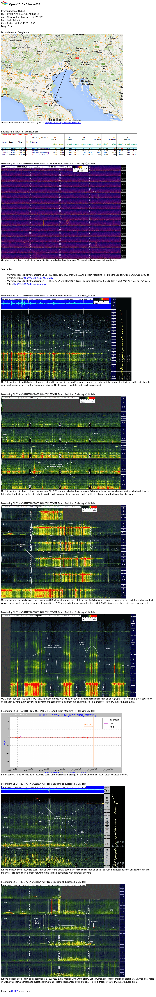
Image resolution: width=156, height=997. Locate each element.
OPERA (14, 991)
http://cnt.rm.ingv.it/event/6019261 (63, 122)
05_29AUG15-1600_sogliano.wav (29, 284)
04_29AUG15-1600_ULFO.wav (38, 278)
